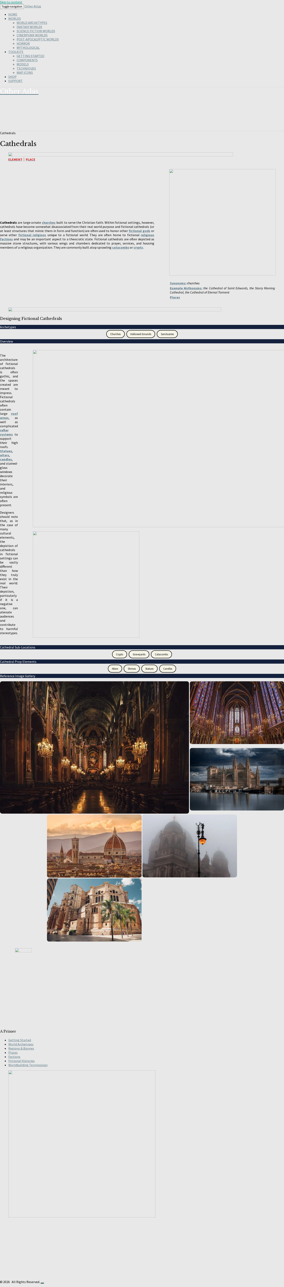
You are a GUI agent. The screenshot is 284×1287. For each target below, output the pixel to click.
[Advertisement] (124, 996)
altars (4, 455)
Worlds (14, 18)
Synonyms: (178, 283)
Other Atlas (33, 6)
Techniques (26, 68)
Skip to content (11, 2)
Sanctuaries (167, 334)
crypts (138, 247)
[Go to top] (42, 1283)
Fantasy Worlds (29, 27)
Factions (14, 1057)
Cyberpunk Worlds (32, 35)
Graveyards (139, 654)
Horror (23, 43)
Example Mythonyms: (186, 288)
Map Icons (25, 72)
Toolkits (15, 52)
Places (175, 297)
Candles (167, 669)
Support (15, 81)
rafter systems (6, 432)
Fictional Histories (21, 1061)
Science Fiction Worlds (36, 31)
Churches (115, 334)
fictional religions (32, 235)
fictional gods (139, 231)
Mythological (28, 47)
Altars (115, 669)
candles (6, 459)
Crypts (119, 654)
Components (27, 60)
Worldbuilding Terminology (28, 1065)
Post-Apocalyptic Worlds (38, 39)
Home (12, 14)
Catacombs (161, 654)
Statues (6, 451)
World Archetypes (32, 23)
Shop (12, 77)
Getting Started (30, 56)
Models (23, 64)
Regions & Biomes (21, 1048)
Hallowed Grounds (140, 334)
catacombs (120, 247)
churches (49, 222)
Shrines (132, 669)
